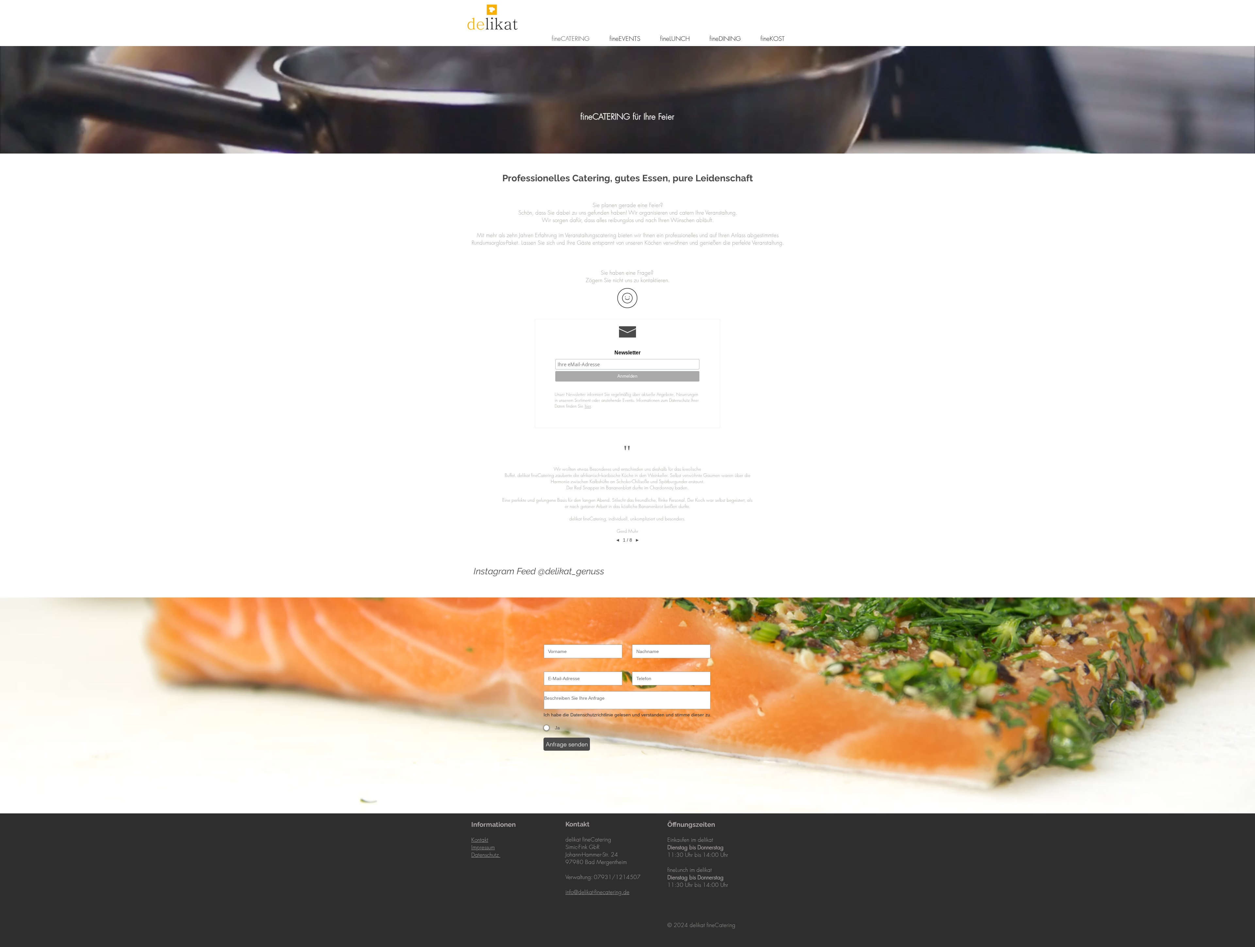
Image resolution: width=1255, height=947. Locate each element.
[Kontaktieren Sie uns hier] (627, 298)
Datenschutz (485, 854)
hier (588, 406)
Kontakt (479, 839)
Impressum (483, 847)
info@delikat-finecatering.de (597, 892)
